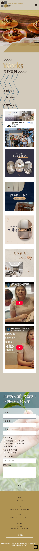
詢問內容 (8, 437)
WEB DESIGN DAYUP (19, 545)
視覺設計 (9, 446)
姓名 (6, 412)
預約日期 (8, 456)
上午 (7, 453)
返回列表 (10, 97)
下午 (15, 453)
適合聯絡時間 (10, 449)
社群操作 (9, 443)
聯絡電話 (8, 421)
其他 (18, 446)
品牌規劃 (20, 441)
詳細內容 (7, 465)
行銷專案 (9, 441)
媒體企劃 (20, 443)
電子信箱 (8, 429)
